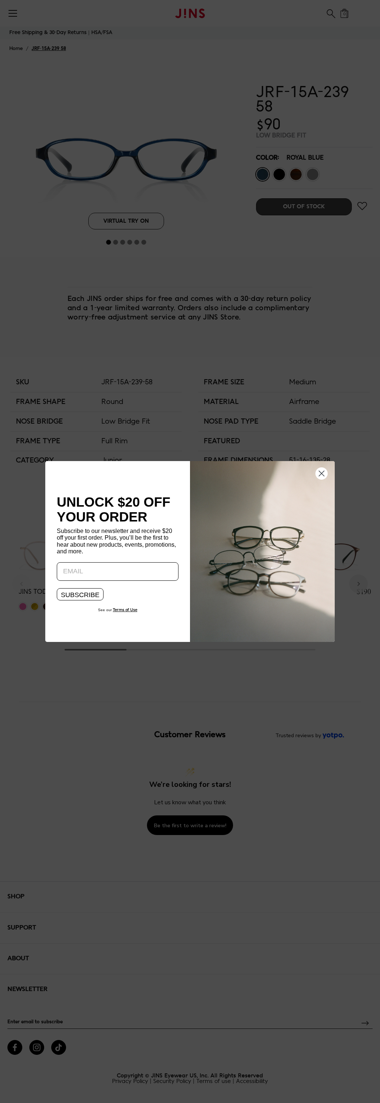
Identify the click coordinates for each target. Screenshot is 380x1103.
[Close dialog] (321, 473)
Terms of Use (125, 610)
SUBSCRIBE (80, 595)
